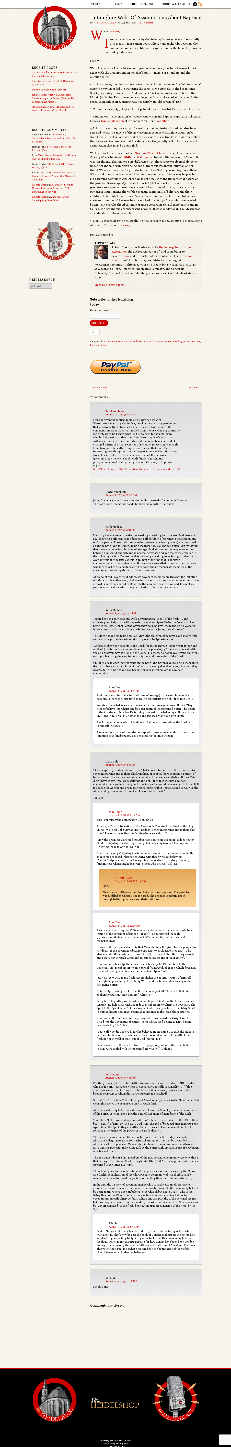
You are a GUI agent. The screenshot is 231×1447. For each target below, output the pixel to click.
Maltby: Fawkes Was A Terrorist (49, 89)
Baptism (108, 341)
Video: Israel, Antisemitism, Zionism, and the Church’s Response (53, 138)
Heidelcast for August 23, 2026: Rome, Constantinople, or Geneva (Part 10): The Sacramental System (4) (53, 98)
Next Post (195, 387)
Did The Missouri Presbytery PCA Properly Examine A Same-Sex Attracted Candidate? (53, 176)
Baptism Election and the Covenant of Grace (137, 341)
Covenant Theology (172, 341)
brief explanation (112, 121)
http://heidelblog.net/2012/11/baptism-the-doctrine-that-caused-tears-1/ (136, 469)
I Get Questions (192, 341)
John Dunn (115, 811)
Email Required (101, 310)
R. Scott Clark (105, 22)
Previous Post (98, 387)
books (125, 256)
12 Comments (146, 22)
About (95, 4)
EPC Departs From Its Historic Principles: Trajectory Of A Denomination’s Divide (52, 188)
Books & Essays (173, 4)
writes (115, 31)
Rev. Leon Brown (115, 411)
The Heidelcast (142, 4)
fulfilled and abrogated (137, 157)
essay (126, 225)
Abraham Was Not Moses (150, 153)
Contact (115, 4)
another (163, 121)
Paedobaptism (98, 345)
